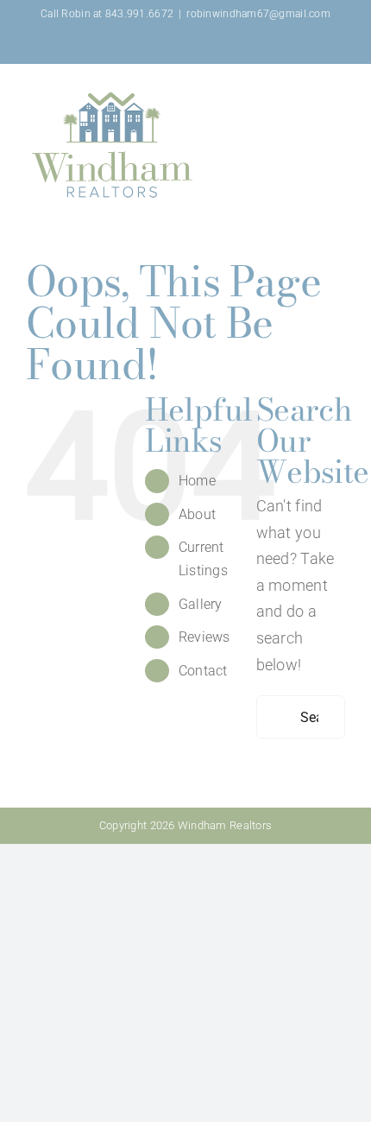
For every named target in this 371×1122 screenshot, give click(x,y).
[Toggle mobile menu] (338, 92)
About (197, 514)
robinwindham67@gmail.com (258, 14)
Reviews (204, 637)
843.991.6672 (139, 14)
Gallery (201, 604)
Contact (203, 670)
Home (197, 480)
